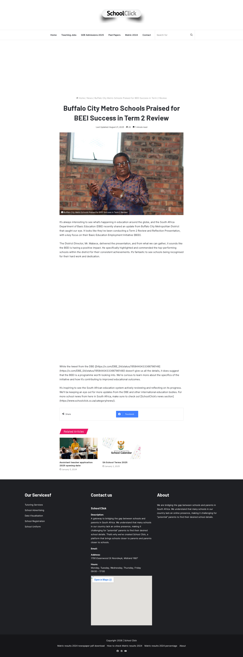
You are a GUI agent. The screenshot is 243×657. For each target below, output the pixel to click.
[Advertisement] (121, 68)
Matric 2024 (131, 35)
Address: (95, 554)
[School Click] (121, 15)
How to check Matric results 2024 (124, 645)
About (183, 645)
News (90, 98)
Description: (97, 514)
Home (53, 35)
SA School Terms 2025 (114, 462)
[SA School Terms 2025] (121, 448)
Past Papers (114, 35)
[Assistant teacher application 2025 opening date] (79, 448)
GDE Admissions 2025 (92, 35)
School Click (98, 508)
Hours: (94, 564)
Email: (94, 548)
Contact (146, 35)
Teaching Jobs (68, 35)
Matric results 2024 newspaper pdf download (81, 645)
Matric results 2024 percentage (160, 645)
